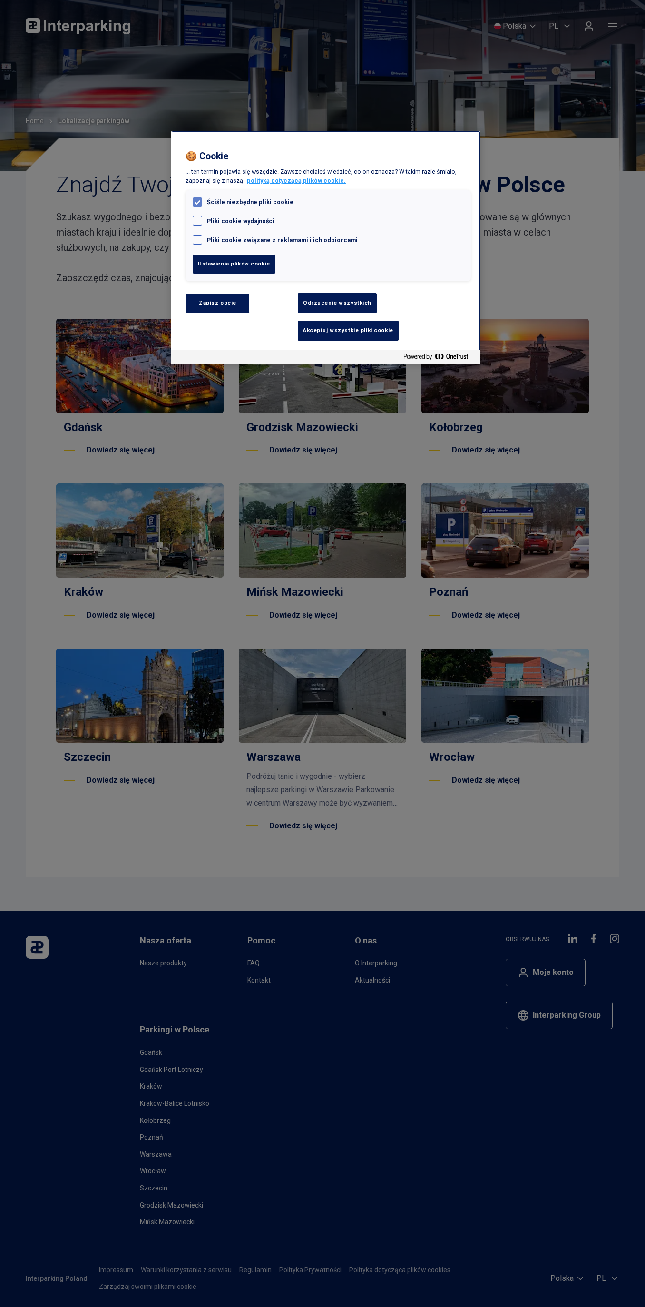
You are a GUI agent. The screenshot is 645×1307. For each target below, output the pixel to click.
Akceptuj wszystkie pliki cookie (348, 330)
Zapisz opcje (217, 302)
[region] (325, 247)
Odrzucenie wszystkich (337, 302)
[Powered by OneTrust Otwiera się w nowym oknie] (439, 358)
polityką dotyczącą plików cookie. (296, 180)
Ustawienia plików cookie (234, 263)
